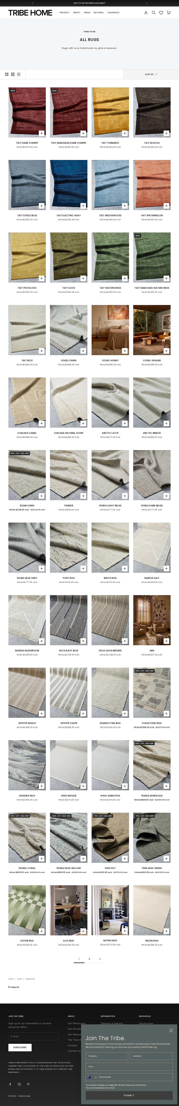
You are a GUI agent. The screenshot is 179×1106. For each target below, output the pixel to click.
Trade (87, 12)
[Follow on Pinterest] (28, 1084)
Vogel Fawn (69, 360)
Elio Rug (68, 940)
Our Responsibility (78, 1034)
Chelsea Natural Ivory (69, 433)
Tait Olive (68, 288)
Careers (73, 1045)
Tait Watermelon (152, 215)
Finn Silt (110, 868)
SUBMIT (129, 1095)
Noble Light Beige (110, 505)
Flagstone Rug (152, 723)
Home (10, 979)
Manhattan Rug (110, 723)
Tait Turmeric (110, 143)
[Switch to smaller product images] (12, 74)
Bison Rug (151, 940)
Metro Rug (110, 940)
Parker (68, 505)
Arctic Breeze (152, 433)
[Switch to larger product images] (6, 74)
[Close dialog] (171, 1030)
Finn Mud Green (152, 868)
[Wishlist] (161, 13)
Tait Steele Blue (27, 215)
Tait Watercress (110, 288)
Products (30, 979)
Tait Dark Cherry (27, 143)
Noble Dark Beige (152, 505)
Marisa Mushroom (27, 650)
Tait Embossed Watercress (151, 288)
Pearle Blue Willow (69, 868)
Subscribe (20, 1047)
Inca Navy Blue (68, 650)
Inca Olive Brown (110, 650)
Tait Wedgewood (110, 215)
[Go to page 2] (100, 959)
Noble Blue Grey (27, 578)
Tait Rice (27, 360)
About (76, 12)
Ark (152, 650)
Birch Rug (110, 578)
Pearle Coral (27, 868)
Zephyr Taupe (68, 723)
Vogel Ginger (152, 360)
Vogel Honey (110, 360)
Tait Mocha (152, 143)
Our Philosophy (77, 1023)
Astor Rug (27, 940)
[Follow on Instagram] (19, 1084)
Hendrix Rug (27, 795)
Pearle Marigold (152, 795)
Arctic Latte (110, 433)
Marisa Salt (152, 578)
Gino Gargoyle (110, 795)
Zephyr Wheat (27, 723)
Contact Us (74, 1051)
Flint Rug (69, 578)
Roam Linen (27, 505)
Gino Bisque (69, 795)
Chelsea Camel (27, 433)
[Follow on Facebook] (10, 1084)
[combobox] (92, 1077)
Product (65, 12)
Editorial (99, 12)
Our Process (75, 1028)
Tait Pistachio (27, 288)
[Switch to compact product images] (18, 74)
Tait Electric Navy (69, 215)
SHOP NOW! (107, 3)
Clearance (113, 12)
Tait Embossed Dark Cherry (69, 143)
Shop (19, 979)
